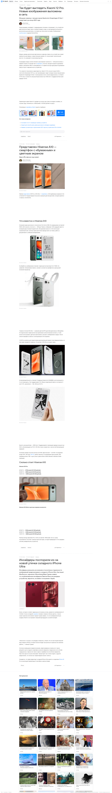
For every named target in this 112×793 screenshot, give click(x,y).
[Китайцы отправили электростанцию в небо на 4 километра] (28, 762)
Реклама (9, 792)
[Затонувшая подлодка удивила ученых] (46, 706)
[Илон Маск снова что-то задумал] (46, 762)
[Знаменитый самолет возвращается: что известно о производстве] (65, 781)
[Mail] (2, 1)
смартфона (39, 63)
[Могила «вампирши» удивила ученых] (65, 762)
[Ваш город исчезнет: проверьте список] (84, 725)
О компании (6, 792)
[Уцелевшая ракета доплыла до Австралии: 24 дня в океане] (84, 688)
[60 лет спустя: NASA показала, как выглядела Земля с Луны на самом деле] (46, 744)
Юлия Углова (25, 23)
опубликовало (23, 33)
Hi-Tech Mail (32, 143)
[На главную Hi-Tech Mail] (5, 1)
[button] (26, 43)
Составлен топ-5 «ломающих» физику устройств (34, 122)
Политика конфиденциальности (104, 792)
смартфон (35, 614)
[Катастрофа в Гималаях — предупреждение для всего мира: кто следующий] (65, 706)
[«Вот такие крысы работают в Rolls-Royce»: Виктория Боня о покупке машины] (84, 706)
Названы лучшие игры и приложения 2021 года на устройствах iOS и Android (41, 127)
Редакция (72, 792)
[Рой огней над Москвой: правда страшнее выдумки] (28, 706)
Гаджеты (28, 4)
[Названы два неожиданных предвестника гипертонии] (84, 762)
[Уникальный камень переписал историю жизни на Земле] (28, 744)
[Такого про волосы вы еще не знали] (84, 781)
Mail (2, 792)
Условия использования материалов (81, 792)
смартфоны (44, 194)
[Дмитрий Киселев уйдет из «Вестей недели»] (46, 688)
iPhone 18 (61, 659)
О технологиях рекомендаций (93, 792)
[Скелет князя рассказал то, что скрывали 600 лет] (65, 688)
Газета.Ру (32, 556)
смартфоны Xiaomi (31, 107)
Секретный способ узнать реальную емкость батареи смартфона (38, 125)
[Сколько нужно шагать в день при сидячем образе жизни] (28, 781)
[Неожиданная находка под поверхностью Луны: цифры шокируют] (28, 725)
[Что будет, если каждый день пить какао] (46, 725)
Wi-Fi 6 (32, 454)
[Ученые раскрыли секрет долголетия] (65, 725)
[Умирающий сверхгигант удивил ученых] (28, 688)
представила (26, 194)
